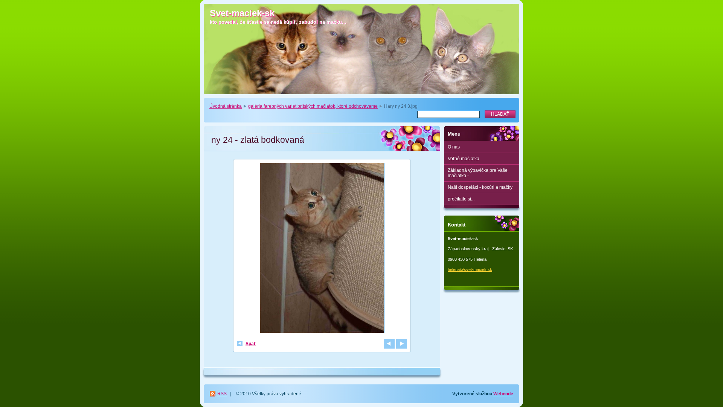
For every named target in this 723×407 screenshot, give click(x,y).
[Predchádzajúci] (389, 344)
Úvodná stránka (225, 106)
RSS (222, 393)
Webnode (503, 393)
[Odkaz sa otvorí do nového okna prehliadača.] (322, 249)
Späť (251, 343)
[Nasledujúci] (401, 344)
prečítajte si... (461, 199)
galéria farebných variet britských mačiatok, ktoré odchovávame (313, 106)
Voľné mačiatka (463, 158)
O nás (454, 147)
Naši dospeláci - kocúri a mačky (480, 187)
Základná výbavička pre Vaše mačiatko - (478, 173)
